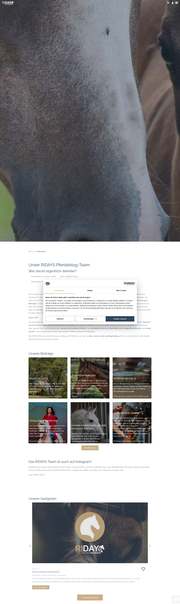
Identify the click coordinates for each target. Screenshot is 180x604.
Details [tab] (90, 290)
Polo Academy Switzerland (45, 571)
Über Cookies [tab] (121, 290)
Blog (33, 251)
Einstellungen (89, 319)
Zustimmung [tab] (58, 290)
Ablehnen (60, 319)
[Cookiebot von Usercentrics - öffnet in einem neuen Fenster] (125, 283)
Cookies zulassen (120, 319)
